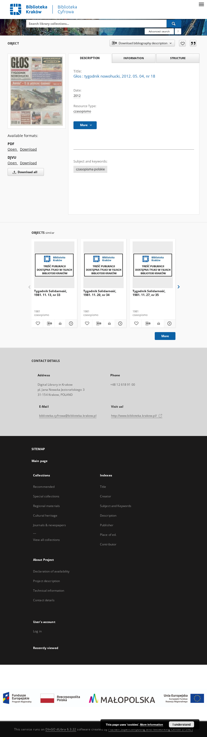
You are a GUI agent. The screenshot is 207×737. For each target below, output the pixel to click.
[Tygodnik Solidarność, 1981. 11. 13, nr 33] (54, 265)
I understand (182, 724)
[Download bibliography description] (49, 323)
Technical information (48, 590)
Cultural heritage (45, 515)
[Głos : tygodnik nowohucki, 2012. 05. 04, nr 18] (36, 91)
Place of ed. (108, 535)
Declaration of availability (51, 571)
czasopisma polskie (90, 169)
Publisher (106, 525)
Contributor (108, 544)
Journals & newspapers (49, 525)
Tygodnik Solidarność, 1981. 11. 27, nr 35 (149, 293)
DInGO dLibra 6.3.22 (60, 729)
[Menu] (201, 4)
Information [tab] (133, 58)
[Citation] (193, 43)
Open (13, 149)
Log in (37, 631)
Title (103, 487)
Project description (46, 581)
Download (28, 149)
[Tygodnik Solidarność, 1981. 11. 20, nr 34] (103, 265)
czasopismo (82, 111)
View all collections (46, 540)
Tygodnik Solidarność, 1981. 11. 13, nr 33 (50, 293)
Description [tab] (89, 58)
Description (108, 515)
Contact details (44, 600)
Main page (39, 461)
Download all (27, 172)
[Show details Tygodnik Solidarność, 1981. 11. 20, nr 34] (119, 323)
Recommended (44, 487)
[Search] (174, 23)
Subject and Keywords (115, 506)
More (165, 336)
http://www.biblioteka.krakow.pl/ (134, 415)
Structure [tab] (178, 58)
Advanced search (159, 31)
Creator (105, 496)
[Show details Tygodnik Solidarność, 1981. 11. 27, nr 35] (169, 323)
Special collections (46, 496)
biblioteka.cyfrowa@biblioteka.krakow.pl (67, 415)
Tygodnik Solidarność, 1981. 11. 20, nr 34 (99, 293)
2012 (77, 96)
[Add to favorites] (182, 43)
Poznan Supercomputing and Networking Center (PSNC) (150, 729)
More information (151, 724)
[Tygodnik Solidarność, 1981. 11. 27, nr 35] (153, 265)
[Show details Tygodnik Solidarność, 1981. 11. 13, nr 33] (70, 323)
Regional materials (46, 506)
